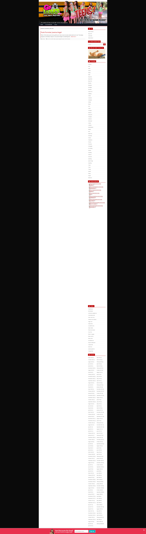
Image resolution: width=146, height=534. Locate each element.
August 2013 (99, 397)
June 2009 (98, 473)
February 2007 (99, 517)
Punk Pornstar (67, 38)
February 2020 (91, 454)
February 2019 (91, 475)
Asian (89, 68)
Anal (89, 66)
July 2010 (98, 447)
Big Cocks (90, 33)
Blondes (89, 83)
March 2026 (90, 357)
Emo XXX (49, 38)
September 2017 (91, 502)
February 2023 (91, 391)
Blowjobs (90, 85)
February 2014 (99, 384)
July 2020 (90, 443)
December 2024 (91, 368)
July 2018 (90, 490)
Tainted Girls (90, 344)
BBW (89, 74)
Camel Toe (90, 91)
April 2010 (98, 454)
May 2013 (98, 403)
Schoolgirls (90, 146)
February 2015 (99, 368)
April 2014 (98, 380)
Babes (89, 72)
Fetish (89, 108)
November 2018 (91, 481)
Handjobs (90, 116)
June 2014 (98, 376)
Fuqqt (55, 24)
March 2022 (90, 412)
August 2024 (90, 370)
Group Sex (90, 114)
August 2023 (90, 382)
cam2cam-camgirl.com (92, 313)
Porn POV (90, 332)
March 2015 (99, 366)
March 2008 (99, 504)
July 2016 (90, 523)
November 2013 (100, 391)
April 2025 (90, 366)
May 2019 (90, 469)
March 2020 (90, 452)
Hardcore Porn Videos (92, 319)
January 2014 (99, 387)
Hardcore (43, 38)
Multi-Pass (90, 133)
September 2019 (91, 460)
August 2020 (90, 441)
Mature (89, 129)
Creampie (90, 100)
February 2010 (99, 456)
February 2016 (99, 361)
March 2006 (99, 521)
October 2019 (90, 458)
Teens (89, 167)
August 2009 (99, 469)
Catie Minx (90, 35)
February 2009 (99, 481)
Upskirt (89, 171)
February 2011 (99, 435)
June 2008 (98, 498)
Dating (89, 102)
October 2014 (99, 370)
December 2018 (91, 479)
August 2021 (90, 424)
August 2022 (90, 403)
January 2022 (90, 416)
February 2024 (91, 374)
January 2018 (90, 494)
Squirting (89, 163)
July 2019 (90, 464)
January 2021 (90, 435)
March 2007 (99, 515)
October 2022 (90, 399)
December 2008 (100, 485)
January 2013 (99, 410)
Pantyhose (90, 139)
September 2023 (91, 380)
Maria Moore (90, 37)
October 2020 (90, 439)
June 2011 (98, 431)
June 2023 (90, 384)
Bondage (90, 87)
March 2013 (99, 408)
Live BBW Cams (91, 325)
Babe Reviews (90, 31)
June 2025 (90, 363)
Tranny (89, 169)
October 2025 (90, 359)
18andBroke (90, 309)
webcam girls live (91, 348)
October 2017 (90, 500)
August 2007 (99, 508)
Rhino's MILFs (90, 336)
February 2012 (99, 422)
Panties (89, 137)
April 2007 (98, 513)
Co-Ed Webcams (48, 24)
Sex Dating (90, 148)
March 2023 (90, 389)
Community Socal (91, 315)
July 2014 (98, 374)
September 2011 (100, 426)
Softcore (89, 154)
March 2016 (99, 359)
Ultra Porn (90, 346)
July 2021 (90, 426)
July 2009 (98, 471)
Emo (89, 106)
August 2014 (99, 372)
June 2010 (98, 450)
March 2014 (99, 382)
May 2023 (90, 387)
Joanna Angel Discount (60, 38)
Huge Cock (90, 321)
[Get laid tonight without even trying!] (96, 58)
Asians (89, 70)
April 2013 (98, 405)
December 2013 (100, 389)
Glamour (89, 112)
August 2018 (90, 487)
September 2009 (100, 466)
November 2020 (91, 437)
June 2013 (98, 401)
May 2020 (90, 447)
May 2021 (90, 429)
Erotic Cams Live (91, 317)
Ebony (89, 104)
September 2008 (100, 492)
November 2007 (100, 506)
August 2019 (90, 462)
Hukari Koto (90, 323)
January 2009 (99, 483)
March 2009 (99, 479)
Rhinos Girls (90, 338)
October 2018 (90, 483)
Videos (89, 173)
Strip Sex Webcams (91, 342)
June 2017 (90, 506)
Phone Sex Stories (91, 330)
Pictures (89, 141)
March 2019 (90, 473)
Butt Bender (90, 311)
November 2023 (91, 378)
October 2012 (99, 414)
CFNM (89, 95)
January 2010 (99, 458)
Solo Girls (90, 156)
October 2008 (99, 490)
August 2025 (90, 361)
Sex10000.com (91, 340)
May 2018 (90, 492)
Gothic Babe (53, 38)
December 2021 (91, 418)
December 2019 (91, 456)
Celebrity (89, 93)
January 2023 (90, 393)
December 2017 (91, 496)
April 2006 (98, 519)
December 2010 (100, 439)
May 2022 (90, 408)
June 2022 (90, 405)
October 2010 (99, 441)
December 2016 (91, 513)
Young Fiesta (90, 351)
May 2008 (98, 500)
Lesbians (90, 125)
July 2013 (98, 399)
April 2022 (90, 410)
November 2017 (91, 498)
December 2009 (100, 460)
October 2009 (99, 464)
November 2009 (100, 462)
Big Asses (90, 76)
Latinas (89, 123)
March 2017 (90, 511)
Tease (89, 165)
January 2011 (99, 437)
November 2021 (91, 420)
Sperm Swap (90, 160)
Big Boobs (90, 78)
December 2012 (100, 412)
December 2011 (100, 424)
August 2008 (99, 494)
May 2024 (90, 372)
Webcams (90, 177)
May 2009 (98, 475)
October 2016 (90, 517)
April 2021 (90, 431)
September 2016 (91, 519)
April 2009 (98, 477)
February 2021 (91, 433)
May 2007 (98, 511)
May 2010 (98, 452)
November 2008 (100, 487)
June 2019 (90, 466)
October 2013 (99, 393)
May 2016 (98, 357)
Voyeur (89, 175)
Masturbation (90, 127)
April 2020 (90, 450)
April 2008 (98, 502)
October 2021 (90, 422)
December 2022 (91, 395)
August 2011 (99, 429)
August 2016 (90, 521)
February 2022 (91, 414)
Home (41, 24)
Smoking (89, 152)
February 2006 (99, 523)
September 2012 (100, 416)
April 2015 (98, 363)
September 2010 (100, 443)
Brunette (90, 89)
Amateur (89, 64)
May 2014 (98, 378)
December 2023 (91, 376)
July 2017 (90, 504)
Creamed (90, 97)
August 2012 (99, 418)
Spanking (90, 158)
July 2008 (98, 496)
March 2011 (99, 433)
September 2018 (91, 485)
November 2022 (91, 397)
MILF (89, 131)
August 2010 (99, 445)
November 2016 (91, 515)
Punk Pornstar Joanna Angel (51, 32)
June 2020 (90, 445)
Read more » (73, 36)
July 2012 (98, 420)
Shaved (89, 150)
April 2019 (90, 471)
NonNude (90, 135)
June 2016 (90, 525)
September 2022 (91, 401)
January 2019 (90, 477)
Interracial (90, 121)
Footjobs (90, 110)
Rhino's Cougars (91, 334)
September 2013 (100, 395)
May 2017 (90, 508)
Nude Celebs (90, 327)
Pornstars (90, 144)
